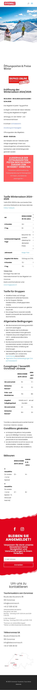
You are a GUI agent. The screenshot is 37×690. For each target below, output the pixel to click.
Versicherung (10, 356)
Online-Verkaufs (9, 208)
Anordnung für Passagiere (12, 128)
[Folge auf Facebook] (14, 529)
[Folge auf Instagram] (22, 529)
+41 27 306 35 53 (10, 646)
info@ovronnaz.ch (11, 603)
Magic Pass (25, 253)
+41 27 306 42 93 (10, 606)
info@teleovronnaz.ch (13, 642)
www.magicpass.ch (10, 285)
